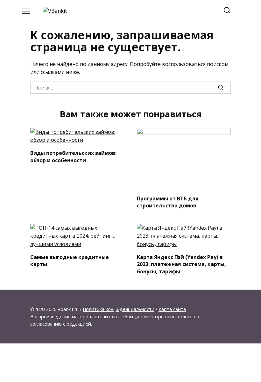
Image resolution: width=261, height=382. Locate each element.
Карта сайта (172, 309)
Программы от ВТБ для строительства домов (168, 202)
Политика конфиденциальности (118, 309)
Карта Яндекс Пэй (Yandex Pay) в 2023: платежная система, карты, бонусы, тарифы (181, 264)
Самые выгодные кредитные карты (69, 260)
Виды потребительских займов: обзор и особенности (73, 156)
